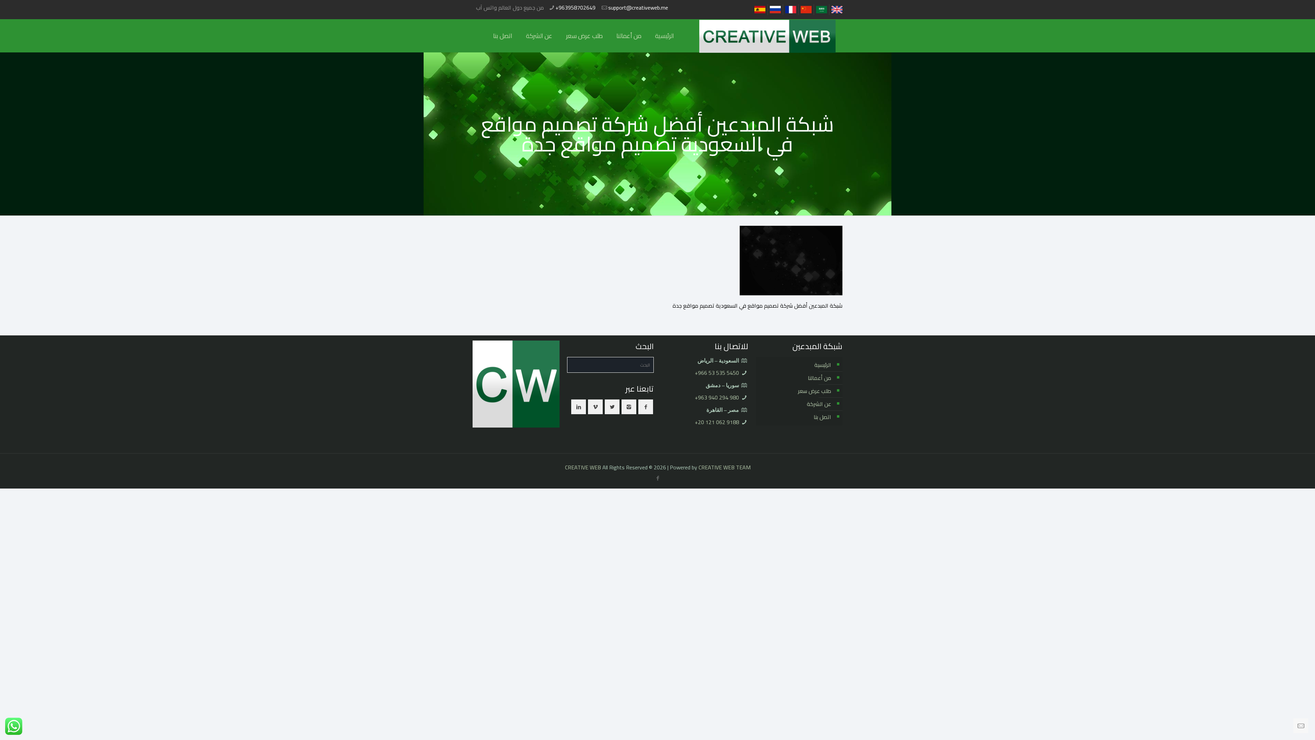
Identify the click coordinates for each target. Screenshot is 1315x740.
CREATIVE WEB (583, 467)
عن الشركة (819, 404)
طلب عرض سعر (814, 391)
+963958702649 (575, 7)
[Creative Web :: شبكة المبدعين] (767, 35)
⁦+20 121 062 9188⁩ (717, 422)
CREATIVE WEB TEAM (725, 467)
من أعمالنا (819, 378)
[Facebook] (658, 478)
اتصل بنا (822, 417)
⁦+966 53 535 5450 (717, 373)
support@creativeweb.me (638, 7)
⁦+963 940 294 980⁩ (717, 397)
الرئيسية (822, 365)
